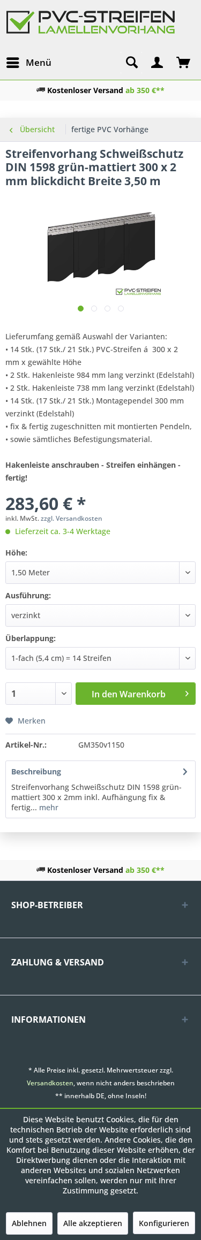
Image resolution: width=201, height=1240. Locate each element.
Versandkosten (50, 1082)
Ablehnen (29, 1223)
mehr (47, 807)
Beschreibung (36, 771)
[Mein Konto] (157, 62)
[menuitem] (28, 62)
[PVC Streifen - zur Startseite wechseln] (90, 28)
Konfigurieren (164, 1223)
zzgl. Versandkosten (71, 518)
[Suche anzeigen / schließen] (131, 62)
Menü (38, 62)
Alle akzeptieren (92, 1223)
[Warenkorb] (184, 62)
